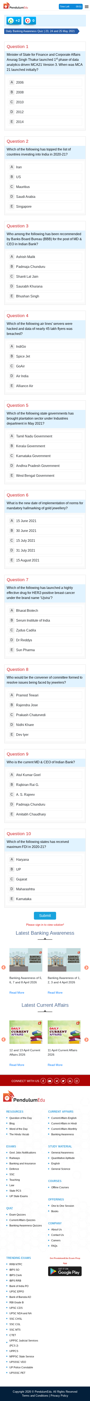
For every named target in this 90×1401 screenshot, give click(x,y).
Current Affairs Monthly (64, 1129)
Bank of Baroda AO (20, 1297)
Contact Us (57, 1235)
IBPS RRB (15, 1280)
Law (11, 1185)
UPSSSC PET (17, 1372)
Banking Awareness (62, 1134)
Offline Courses (60, 1187)
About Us (56, 1229)
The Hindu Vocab (19, 1134)
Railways (14, 1158)
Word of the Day (18, 1129)
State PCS (15, 1190)
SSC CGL (15, 1324)
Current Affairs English (64, 1118)
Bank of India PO (18, 1286)
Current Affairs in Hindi (64, 1123)
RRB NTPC (15, 1264)
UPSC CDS (16, 1307)
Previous (4, 967)
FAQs (54, 1245)
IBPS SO (14, 1269)
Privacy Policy (59, 1395)
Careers (55, 1240)
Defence (14, 1169)
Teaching (14, 1179)
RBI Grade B (16, 1302)
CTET (12, 1335)
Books (54, 1211)
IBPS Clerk (15, 1275)
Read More (16, 992)
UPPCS (13, 1351)
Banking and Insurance (22, 1163)
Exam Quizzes (17, 1214)
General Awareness (62, 1152)
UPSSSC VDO (17, 1362)
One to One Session (62, 1205)
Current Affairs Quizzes (22, 1220)
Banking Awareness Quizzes (25, 1225)
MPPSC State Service (21, 1356)
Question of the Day (20, 1118)
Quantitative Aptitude (63, 1158)
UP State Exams (18, 1196)
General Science (60, 1169)
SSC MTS (15, 1329)
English (55, 1163)
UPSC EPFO (16, 1291)
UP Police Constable (21, 1367)
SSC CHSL (15, 1318)
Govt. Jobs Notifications (22, 1152)
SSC (12, 1174)
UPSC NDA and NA (20, 1313)
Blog (12, 1123)
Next (85, 967)
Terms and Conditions (35, 1395)
